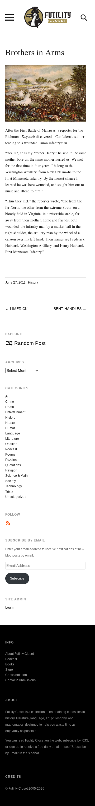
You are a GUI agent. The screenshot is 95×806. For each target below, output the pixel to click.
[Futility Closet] (47, 25)
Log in (9, 607)
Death (9, 407)
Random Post (29, 343)
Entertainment (15, 412)
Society (10, 481)
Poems (10, 454)
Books (9, 664)
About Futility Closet (19, 654)
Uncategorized (15, 497)
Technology (13, 486)
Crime (9, 402)
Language (12, 433)
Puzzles (11, 460)
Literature (12, 439)
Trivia (9, 491)
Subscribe (17, 578)
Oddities (11, 444)
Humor (10, 428)
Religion (11, 470)
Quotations (13, 465)
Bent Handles (68, 309)
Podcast (11, 449)
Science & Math (16, 476)
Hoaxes (10, 423)
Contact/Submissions (20, 680)
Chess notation (16, 675)
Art (7, 396)
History (33, 282)
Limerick (18, 309)
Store (9, 669)
